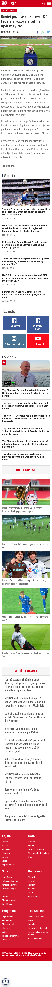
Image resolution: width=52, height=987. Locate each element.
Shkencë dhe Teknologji (38, 853)
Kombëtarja (7, 877)
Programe (9, 911)
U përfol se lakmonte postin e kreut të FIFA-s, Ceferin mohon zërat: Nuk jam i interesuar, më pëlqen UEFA (25, 280)
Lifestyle (32, 881)
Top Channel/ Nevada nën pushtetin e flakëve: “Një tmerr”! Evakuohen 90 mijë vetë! (23, 457)
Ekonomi (6, 853)
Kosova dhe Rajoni (36, 849)
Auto (30, 857)
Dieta (30, 892)
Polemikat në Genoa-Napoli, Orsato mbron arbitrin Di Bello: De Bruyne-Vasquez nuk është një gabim (24, 247)
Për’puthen (7, 920)
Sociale (5, 857)
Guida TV (6, 940)
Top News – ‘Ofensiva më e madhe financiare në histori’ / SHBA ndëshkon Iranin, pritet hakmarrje (26, 419)
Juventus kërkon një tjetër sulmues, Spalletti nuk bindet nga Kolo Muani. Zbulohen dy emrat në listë (25, 263)
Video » (10, 357)
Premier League (9, 889)
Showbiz (32, 877)
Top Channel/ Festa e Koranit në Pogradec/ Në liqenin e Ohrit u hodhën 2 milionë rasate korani (25, 393)
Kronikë (5, 845)
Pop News (35, 871)
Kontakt (31, 924)
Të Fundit (13, 10)
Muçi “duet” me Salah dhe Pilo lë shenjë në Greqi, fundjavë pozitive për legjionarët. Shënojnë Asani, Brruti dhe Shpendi (24, 230)
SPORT (12, 3)
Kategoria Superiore (11, 881)
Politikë (5, 842)
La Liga (5, 892)
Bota (31, 836)
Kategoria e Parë (9, 885)
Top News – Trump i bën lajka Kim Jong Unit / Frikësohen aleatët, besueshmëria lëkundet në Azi (25, 406)
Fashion (31, 885)
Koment (31, 845)
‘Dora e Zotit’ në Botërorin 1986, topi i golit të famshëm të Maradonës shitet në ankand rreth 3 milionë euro (26, 214)
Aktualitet (6, 849)
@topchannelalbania (14, 344)
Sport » (10, 176)
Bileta (30, 920)
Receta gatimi (34, 896)
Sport (4, 10)
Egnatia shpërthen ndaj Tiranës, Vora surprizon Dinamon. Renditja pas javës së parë (23, 296)
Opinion (31, 842)
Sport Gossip (7, 904)
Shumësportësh (9, 900)
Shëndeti (32, 889)
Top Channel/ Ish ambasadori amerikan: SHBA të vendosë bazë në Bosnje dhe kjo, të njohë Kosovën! (25, 431)
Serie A (5, 896)
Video (4, 861)
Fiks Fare (6, 928)
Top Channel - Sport (38, 327)
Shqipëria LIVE (8, 924)
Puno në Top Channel (37, 928)
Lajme (6, 836)
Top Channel (14, 326)
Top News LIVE (8, 865)
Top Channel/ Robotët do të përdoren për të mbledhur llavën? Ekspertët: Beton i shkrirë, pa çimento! (25, 444)
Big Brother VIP (8, 917)
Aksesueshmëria (35, 938)
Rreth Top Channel (36, 917)
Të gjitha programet (10, 936)
